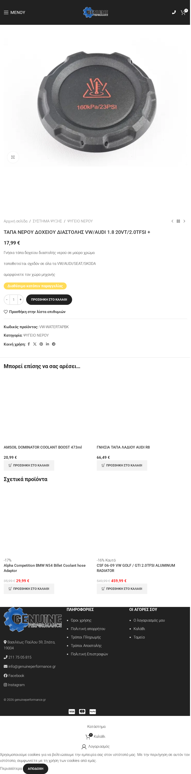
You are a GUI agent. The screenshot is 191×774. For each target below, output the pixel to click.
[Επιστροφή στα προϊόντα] (178, 221)
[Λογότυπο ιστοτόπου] (95, 12)
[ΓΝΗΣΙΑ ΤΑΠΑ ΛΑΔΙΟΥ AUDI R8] (142, 410)
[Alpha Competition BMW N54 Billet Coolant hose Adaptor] (49, 523)
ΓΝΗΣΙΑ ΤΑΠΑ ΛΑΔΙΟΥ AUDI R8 (123, 447)
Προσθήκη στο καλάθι (49, 299)
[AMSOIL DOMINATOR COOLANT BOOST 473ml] (49, 410)
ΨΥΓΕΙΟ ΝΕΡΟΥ (80, 221)
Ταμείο (139, 637)
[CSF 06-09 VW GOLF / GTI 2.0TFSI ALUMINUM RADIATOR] (142, 523)
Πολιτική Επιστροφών (89, 654)
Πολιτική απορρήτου (88, 629)
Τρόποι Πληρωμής (86, 637)
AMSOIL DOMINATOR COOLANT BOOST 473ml (43, 447)
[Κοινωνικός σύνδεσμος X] (35, 344)
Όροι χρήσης (81, 620)
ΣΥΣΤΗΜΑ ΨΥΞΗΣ (47, 221)
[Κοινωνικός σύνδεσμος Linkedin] (47, 344)
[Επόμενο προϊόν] (184, 221)
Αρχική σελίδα (15, 221)
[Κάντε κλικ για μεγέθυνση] (13, 157)
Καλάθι (139, 629)
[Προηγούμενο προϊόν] (172, 221)
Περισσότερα (11, 768)
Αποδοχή (35, 769)
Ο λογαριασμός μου (149, 620)
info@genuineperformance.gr (32, 666)
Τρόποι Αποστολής (86, 645)
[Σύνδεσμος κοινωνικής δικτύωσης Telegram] (53, 344)
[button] (29, 465)
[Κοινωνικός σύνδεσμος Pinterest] (41, 344)
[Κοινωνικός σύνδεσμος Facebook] (29, 344)
